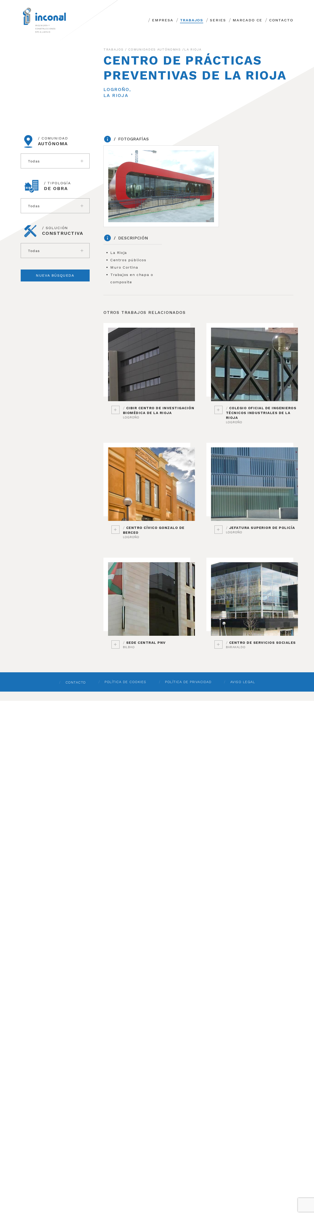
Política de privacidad (188, 682)
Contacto (281, 20)
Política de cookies (125, 682)
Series (218, 20)
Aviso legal (242, 682)
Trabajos (191, 20)
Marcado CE (247, 20)
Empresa (162, 20)
